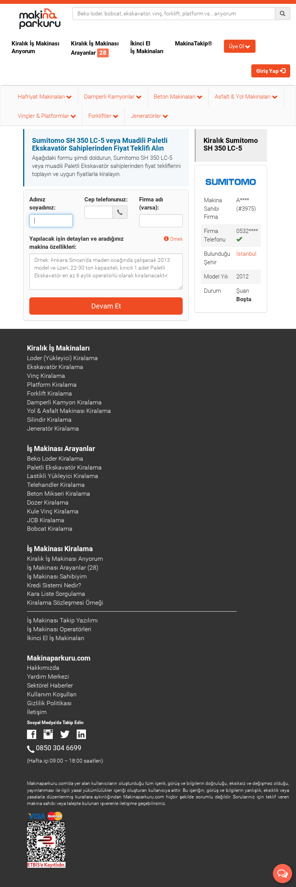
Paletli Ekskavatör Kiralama (64, 467)
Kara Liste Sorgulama (56, 593)
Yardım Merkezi (48, 676)
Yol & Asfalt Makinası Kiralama (69, 410)
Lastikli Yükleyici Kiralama (62, 476)
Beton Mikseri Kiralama (58, 493)
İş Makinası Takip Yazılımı (62, 620)
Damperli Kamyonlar (110, 96)
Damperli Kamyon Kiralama (64, 402)
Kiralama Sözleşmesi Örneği (65, 602)
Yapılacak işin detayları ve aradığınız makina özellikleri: (76, 242)
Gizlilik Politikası (49, 703)
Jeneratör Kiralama (53, 428)
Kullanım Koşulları (52, 694)
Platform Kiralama (52, 384)
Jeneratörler (147, 115)
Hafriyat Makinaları (42, 96)
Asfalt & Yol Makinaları (243, 96)
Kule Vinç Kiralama (53, 511)
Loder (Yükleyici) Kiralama (62, 358)
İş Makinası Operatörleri (59, 629)
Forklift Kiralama (49, 393)
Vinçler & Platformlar (44, 115)
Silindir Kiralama (49, 419)
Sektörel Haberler (50, 685)
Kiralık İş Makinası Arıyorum (35, 47)
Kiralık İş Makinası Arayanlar (95, 48)
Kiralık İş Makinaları (58, 348)
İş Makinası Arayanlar (61, 448)
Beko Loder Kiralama (55, 458)
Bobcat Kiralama (49, 528)
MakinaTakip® (193, 43)
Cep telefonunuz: (106, 199)
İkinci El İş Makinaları (146, 47)
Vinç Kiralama (46, 375)
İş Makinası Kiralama (60, 549)
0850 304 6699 (58, 748)
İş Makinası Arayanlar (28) (62, 567)
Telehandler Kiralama (56, 484)
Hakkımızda (43, 667)
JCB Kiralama (45, 520)
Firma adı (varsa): (151, 203)
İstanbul (246, 253)
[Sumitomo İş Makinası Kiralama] (231, 181)
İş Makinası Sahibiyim (57, 576)
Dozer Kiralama (48, 502)
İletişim (37, 712)
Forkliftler (100, 115)
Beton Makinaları (175, 96)
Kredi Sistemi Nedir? (54, 585)
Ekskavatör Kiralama (55, 367)
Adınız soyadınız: (42, 203)
